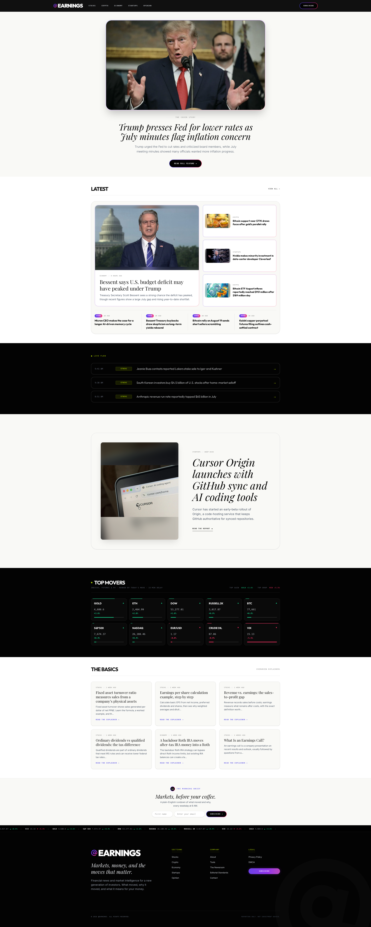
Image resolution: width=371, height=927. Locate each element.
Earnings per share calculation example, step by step (184, 694)
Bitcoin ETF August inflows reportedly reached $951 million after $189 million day (253, 292)
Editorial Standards (219, 872)
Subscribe (308, 6)
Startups (133, 6)
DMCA (252, 862)
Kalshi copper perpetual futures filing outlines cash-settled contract (255, 324)
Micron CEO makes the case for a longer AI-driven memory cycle (114, 322)
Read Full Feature (185, 163)
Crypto (105, 6)
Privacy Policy (255, 857)
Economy (118, 6)
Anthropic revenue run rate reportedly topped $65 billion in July (176, 396)
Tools (212, 862)
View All (274, 189)
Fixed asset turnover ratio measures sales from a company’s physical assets (116, 696)
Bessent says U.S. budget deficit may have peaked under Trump (141, 285)
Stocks (92, 6)
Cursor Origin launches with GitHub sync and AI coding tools (229, 479)
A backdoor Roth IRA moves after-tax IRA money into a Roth (185, 742)
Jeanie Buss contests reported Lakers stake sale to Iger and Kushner (179, 369)
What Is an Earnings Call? (244, 740)
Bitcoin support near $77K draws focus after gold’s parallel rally (251, 222)
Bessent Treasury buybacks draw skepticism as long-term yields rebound (164, 324)
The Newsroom (217, 867)
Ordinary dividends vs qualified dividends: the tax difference (120, 742)
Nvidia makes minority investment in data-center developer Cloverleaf (253, 257)
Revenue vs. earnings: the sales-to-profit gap (249, 694)
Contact (214, 878)
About (213, 857)
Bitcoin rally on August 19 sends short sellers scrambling (211, 322)
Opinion (147, 6)
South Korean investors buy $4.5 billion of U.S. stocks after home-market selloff (186, 382)
